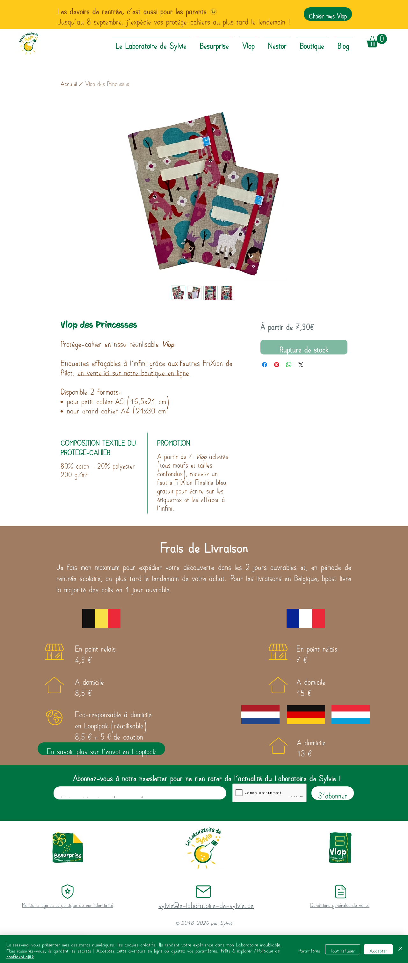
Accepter (378, 949)
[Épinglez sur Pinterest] (276, 364)
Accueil (69, 82)
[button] (377, 40)
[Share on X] (301, 364)
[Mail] (67, 891)
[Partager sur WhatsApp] (289, 364)
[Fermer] (400, 949)
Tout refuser (343, 949)
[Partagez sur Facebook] (264, 364)
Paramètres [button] (309, 949)
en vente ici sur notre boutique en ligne (133, 370)
